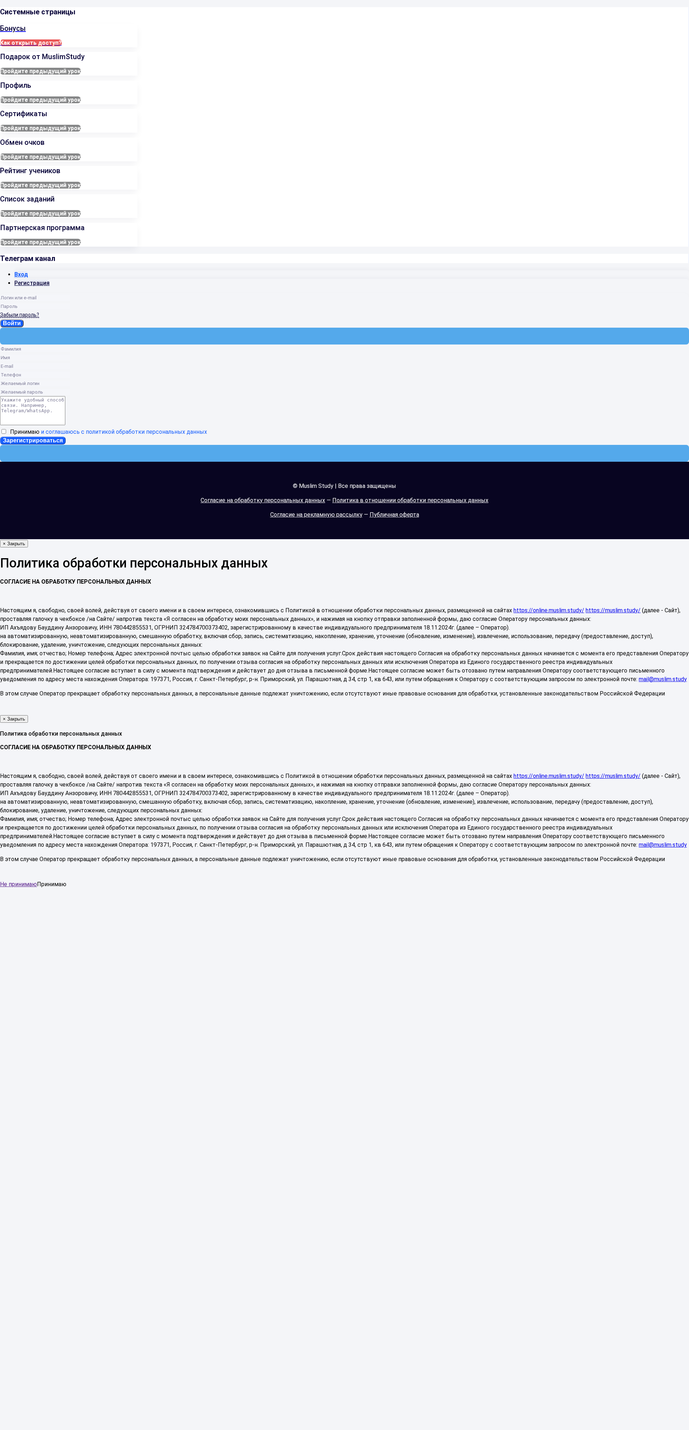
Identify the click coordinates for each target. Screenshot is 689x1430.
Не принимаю (18, 884)
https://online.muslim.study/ (549, 610)
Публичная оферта (394, 514)
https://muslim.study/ (613, 610)
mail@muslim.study (663, 679)
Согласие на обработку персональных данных (263, 500)
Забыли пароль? (19, 315)
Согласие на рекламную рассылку (316, 514)
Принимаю (107, 431)
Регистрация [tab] (32, 283)
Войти (12, 323)
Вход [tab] (21, 274)
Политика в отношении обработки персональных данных (410, 500)
